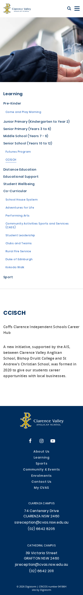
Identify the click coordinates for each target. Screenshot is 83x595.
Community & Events (41, 469)
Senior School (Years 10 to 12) (27, 144)
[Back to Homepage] (17, 8)
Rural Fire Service (18, 252)
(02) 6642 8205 (41, 529)
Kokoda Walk (15, 268)
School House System (22, 200)
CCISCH (11, 160)
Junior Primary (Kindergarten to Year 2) (36, 122)
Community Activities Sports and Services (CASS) (37, 226)
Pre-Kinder (12, 104)
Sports (41, 463)
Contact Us (41, 482)
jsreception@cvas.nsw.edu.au (41, 565)
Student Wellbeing (19, 184)
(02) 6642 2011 (41, 571)
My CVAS (41, 488)
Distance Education (20, 170)
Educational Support (21, 177)
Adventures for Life (20, 208)
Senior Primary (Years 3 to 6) (27, 129)
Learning (13, 94)
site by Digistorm (41, 589)
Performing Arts (18, 216)
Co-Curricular (15, 191)
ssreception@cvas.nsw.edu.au (41, 523)
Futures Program (18, 152)
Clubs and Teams (19, 244)
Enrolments (41, 476)
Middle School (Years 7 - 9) (25, 136)
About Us (41, 451)
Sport (8, 278)
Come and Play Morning (23, 112)
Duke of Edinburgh (19, 260)
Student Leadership (20, 236)
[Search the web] (69, 9)
